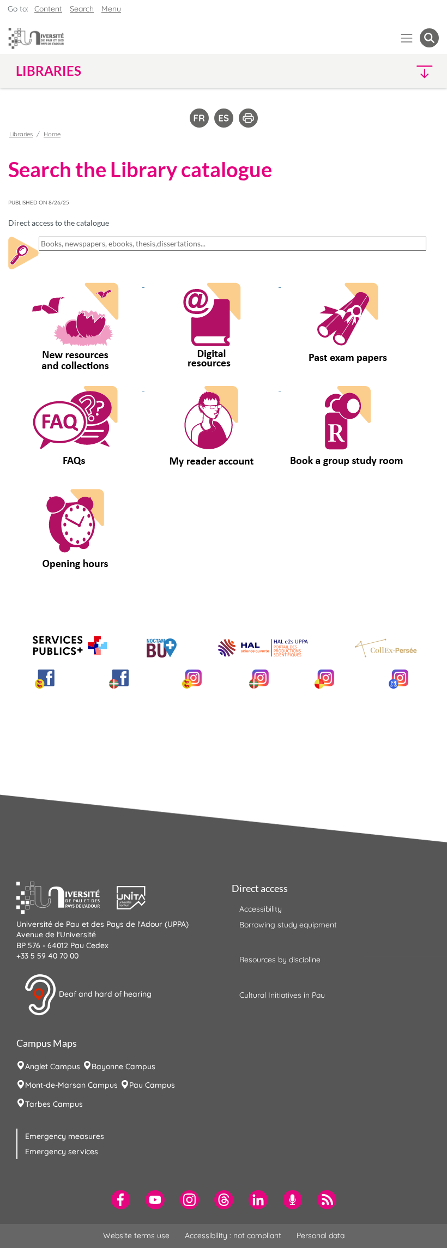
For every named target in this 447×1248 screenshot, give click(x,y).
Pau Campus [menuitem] (152, 1085)
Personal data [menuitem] (321, 1235)
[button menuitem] (429, 37)
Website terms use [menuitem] (136, 1235)
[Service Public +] (70, 646)
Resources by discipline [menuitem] (280, 959)
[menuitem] (121, 1199)
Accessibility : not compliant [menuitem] (233, 1235)
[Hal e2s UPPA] (263, 640)
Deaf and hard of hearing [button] (104, 994)
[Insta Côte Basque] (259, 679)
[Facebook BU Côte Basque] (119, 679)
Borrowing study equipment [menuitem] (288, 925)
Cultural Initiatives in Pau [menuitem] (282, 995)
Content (48, 9)
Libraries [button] (48, 71)
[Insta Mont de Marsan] (398, 679)
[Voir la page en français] (199, 117)
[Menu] (407, 38)
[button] (388, 71)
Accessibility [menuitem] (260, 909)
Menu (111, 9)
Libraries (21, 134)
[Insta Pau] (192, 679)
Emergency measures (64, 1136)
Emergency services (61, 1151)
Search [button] (82, 9)
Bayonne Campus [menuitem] (123, 1066)
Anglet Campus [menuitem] (52, 1066)
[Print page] (248, 117)
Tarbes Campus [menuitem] (54, 1104)
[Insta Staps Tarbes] (324, 679)
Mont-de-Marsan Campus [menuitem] (71, 1085)
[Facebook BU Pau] (45, 679)
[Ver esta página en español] (223, 117)
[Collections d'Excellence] (386, 648)
